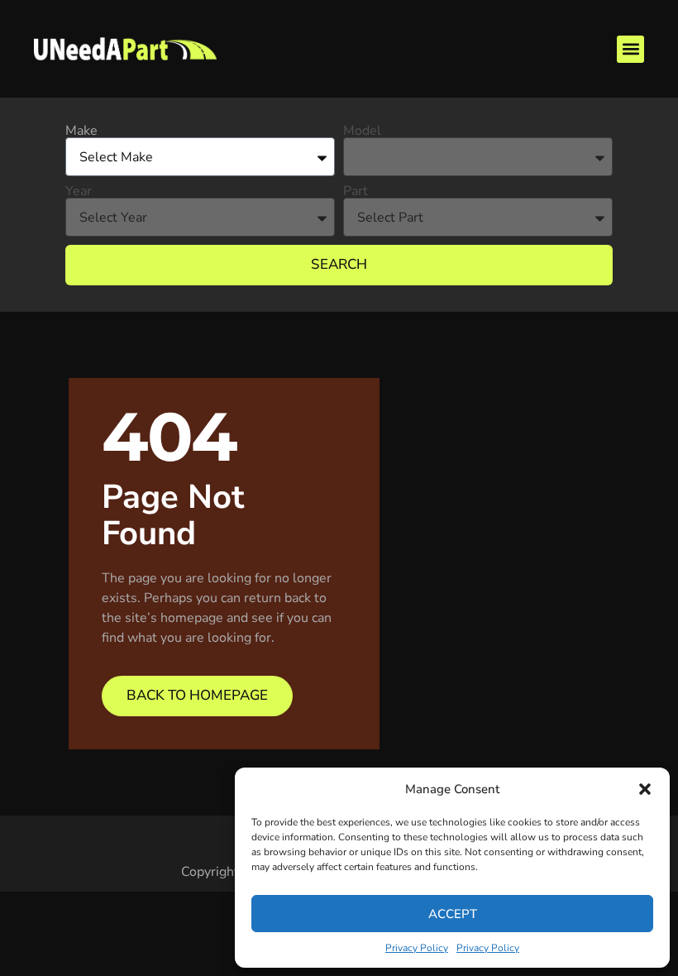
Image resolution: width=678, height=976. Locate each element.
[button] (645, 789)
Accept (452, 914)
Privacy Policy (416, 947)
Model (362, 130)
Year (78, 191)
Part (355, 191)
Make (81, 130)
